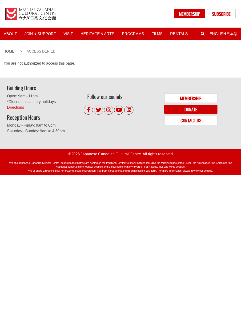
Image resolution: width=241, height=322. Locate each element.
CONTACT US (191, 120)
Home (9, 51)
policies (208, 170)
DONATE (191, 109)
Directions (15, 107)
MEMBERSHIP (189, 14)
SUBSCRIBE (221, 14)
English (217, 34)
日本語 (231, 34)
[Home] (32, 14)
